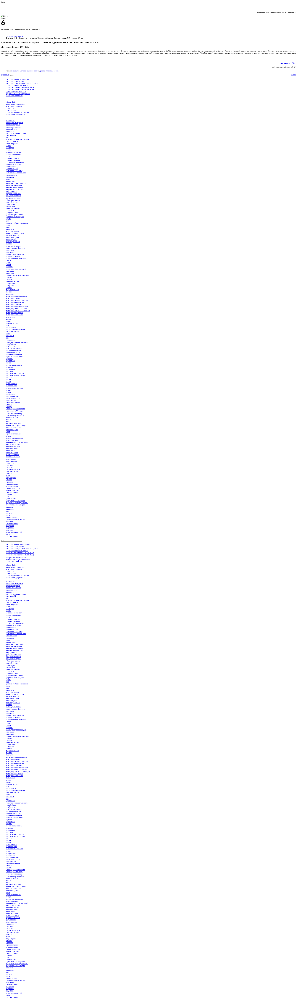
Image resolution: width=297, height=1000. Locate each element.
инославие (10, 252)
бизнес (8, 146)
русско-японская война (49, 71)
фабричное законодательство (17, 503)
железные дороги (12, 231)
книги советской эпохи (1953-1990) (20, 87)
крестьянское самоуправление (17, 275)
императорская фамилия (15, 248)
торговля (9, 482)
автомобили (10, 121)
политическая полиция (15, 373)
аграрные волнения (13, 127)
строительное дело (13, 469)
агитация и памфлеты (14, 123)
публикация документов (15, 114)
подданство (10, 369)
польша (8, 380)
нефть (8, 334)
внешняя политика (18, 71)
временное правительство (16, 173)
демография (10, 206)
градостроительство (13, 194)
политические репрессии (15, 375)
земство (9, 244)
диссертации (11, 110)
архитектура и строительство (17, 139)
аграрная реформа (13, 125)
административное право (16, 133)
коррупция (10, 273)
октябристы (10, 346)
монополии (10, 317)
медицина (9, 294)
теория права (11, 478)
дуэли (8, 225)
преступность (11, 392)
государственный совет (15, 189)
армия (8, 137)
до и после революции (14, 215)
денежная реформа (13, 208)
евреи (8, 227)
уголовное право (12, 492)
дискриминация (12, 212)
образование (10, 340)
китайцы (9, 267)
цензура (9, 513)
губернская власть (13, 200)
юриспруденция (12, 536)
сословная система (13, 444)
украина (9, 494)
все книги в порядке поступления (19, 79)
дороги (8, 219)
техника (9, 480)
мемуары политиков (14, 304)
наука (8, 325)
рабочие (9, 405)
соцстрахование (12, 453)
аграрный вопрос (12, 129)
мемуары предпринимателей (17, 306)
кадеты (8, 263)
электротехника (12, 524)
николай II (10, 336)
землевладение (11, 240)
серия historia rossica (13, 434)
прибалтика (10, 394)
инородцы (10, 250)
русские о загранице (14, 413)
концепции (10, 271)
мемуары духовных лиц (15, 302)
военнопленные (12, 169)
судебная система (12, 471)
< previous (5, 75)
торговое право (12, 484)
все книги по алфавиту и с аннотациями (22, 83)
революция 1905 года (14, 411)
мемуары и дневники (14, 106)
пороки (8, 382)
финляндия (10, 509)
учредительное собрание (15, 501)
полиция (9, 377)
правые (8, 390)
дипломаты (10, 210)
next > (293, 75)
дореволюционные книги (16, 92)
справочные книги (13, 457)
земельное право (12, 238)
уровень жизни (12, 499)
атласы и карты (12, 141)
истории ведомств (13, 256)
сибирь (8, 436)
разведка (9, 407)
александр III (11, 135)
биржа (8, 150)
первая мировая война (14, 357)
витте (8, 156)
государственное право (15, 187)
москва (8, 319)
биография (10, 148)
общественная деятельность (16, 342)
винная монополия (13, 154)
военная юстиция (12, 167)
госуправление (11, 192)
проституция (11, 400)
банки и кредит (12, 144)
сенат (8, 432)
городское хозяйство (14, 185)
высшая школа (11, 175)
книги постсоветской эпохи (17, 85)
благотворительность (14, 152)
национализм (11, 327)
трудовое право (12, 486)
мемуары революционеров (16, 309)
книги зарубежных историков (17, 112)
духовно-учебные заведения (17, 223)
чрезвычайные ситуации (15, 519)
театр (8, 476)
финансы (9, 507)
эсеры (8, 534)
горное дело (10, 181)
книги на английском (14, 96)
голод (8, 179)
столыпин (9, 465)
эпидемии (9, 530)
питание (9, 363)
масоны (9, 292)
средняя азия (11, 459)
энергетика (10, 528)
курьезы (9, 277)
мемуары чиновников (14, 315)
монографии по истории (15, 104)
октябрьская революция (15, 348)
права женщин (11, 384)
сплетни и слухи (12, 455)
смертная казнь (12, 440)
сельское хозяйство (13, 428)
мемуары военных (13, 298)
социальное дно (12, 448)
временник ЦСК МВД (14, 171)
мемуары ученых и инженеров (18, 311)
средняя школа (11, 461)
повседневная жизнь (14, 365)
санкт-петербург (12, 417)
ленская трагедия (12, 281)
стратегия (9, 467)
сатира (8, 419)
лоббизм (9, 288)
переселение (10, 361)
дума (7, 221)
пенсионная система (14, 354)
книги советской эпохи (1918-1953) (20, 89)
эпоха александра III (14, 532)
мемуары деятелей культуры (17, 300)
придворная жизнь (13, 396)
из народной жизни (13, 246)
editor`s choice (11, 102)
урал (7, 496)
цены (8, 515)
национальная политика (15, 329)
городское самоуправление (16, 183)
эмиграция (10, 526)
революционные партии (15, 409)
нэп (7, 338)
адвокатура (10, 131)
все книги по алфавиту (15, 36)
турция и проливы (13, 488)
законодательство (12, 235)
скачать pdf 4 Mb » (288, 63)
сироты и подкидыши (14, 438)
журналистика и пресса (15, 233)
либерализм (10, 283)
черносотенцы (11, 517)
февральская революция (15, 505)
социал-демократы (13, 446)
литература (10, 286)
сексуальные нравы (13, 423)
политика (9, 371)
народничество (12, 323)
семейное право (12, 430)
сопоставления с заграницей (17, 442)
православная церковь (14, 388)
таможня (9, 473)
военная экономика (13, 164)
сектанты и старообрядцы (16, 425)
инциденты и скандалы (15, 254)
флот (7, 511)
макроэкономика (12, 290)
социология (10, 451)
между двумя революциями (16, 296)
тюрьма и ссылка (12, 490)
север (8, 421)
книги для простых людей (16, 269)
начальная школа (12, 331)
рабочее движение (13, 402)
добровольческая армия (15, 217)
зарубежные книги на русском (18, 94)
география (10, 177)
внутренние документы (15, 162)
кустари (9, 279)
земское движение (13, 242)
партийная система (13, 350)
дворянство (10, 204)
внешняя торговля (13, 160)
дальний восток (33, 71)
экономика (10, 522)
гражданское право (13, 198)
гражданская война (13, 196)
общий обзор (11, 344)
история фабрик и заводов (16, 258)
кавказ (8, 260)
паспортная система (13, 352)
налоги (8, 321)
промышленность (12, 398)
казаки (8, 265)
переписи (9, 359)
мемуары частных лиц (14, 313)
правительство (11, 386)
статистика (10, 108)
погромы (9, 367)
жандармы (10, 229)
